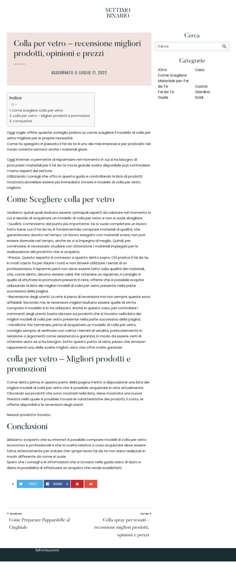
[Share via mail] (90, 484)
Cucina (201, 86)
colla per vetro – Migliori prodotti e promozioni (51, 115)
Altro (162, 69)
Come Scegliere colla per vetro (37, 110)
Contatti (47, 558)
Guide (163, 97)
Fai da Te (166, 92)
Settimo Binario (118, 13)
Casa (199, 69)
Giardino (202, 92)
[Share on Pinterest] (77, 484)
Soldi (199, 97)
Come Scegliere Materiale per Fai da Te (173, 81)
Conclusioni (22, 121)
